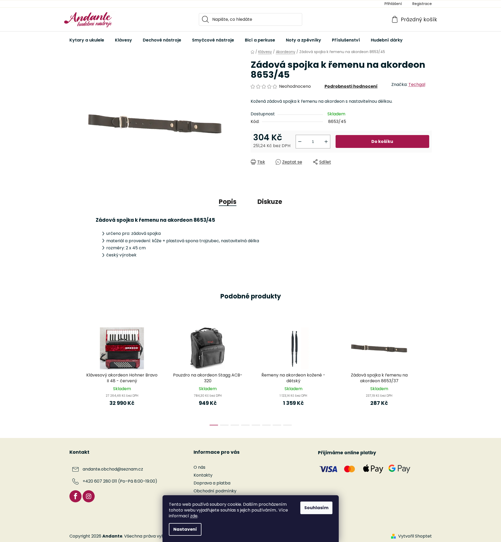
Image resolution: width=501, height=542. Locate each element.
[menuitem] (86, 40)
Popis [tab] (227, 201)
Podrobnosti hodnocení (351, 86)
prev (73, 374)
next (427, 374)
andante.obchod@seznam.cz (113, 469)
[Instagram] (89, 496)
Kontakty (203, 475)
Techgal (416, 84)
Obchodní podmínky (215, 491)
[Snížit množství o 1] (300, 141)
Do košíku (382, 141)
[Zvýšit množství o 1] (326, 141)
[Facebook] (75, 496)
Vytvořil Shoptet (415, 536)
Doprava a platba (212, 483)
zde (194, 516)
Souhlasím (316, 508)
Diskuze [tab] (269, 201)
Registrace (422, 3)
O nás (199, 467)
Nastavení (185, 529)
